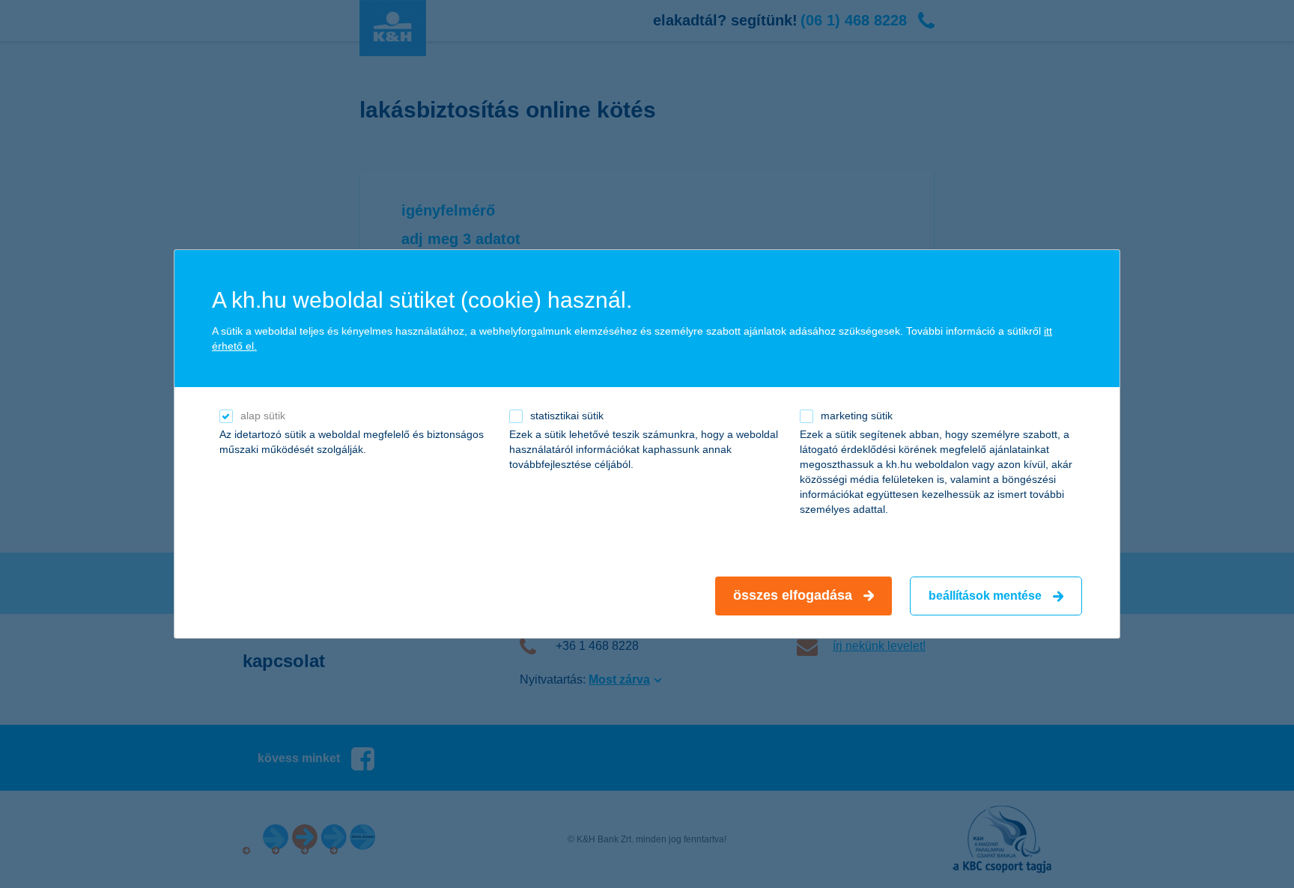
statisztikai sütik (567, 416)
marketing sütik (857, 416)
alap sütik (262, 416)
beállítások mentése (985, 595)
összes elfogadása (792, 595)
